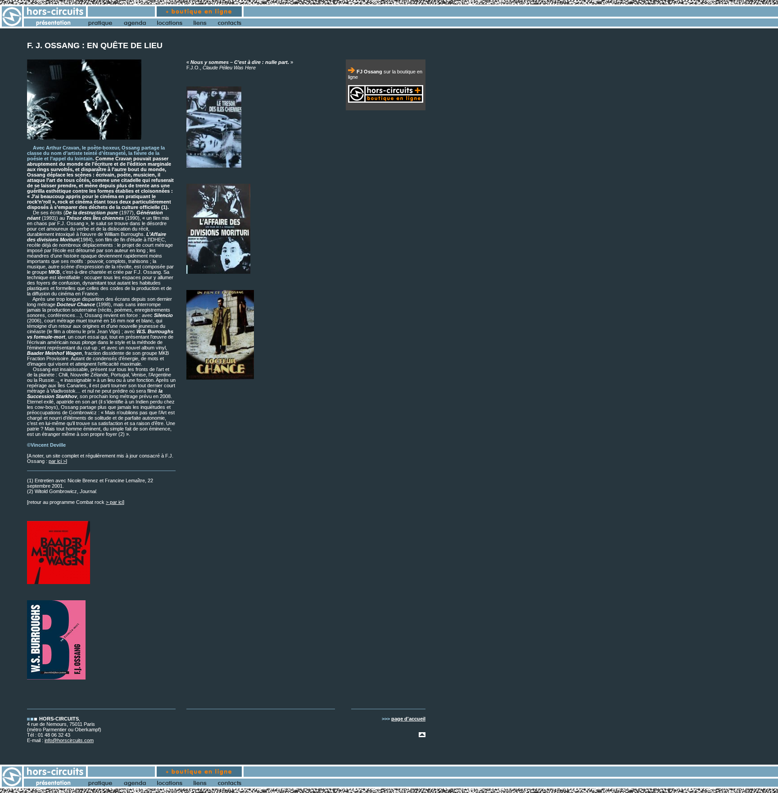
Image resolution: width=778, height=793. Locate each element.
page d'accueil (408, 718)
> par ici (114, 502)
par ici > (57, 461)
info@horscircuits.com (69, 740)
